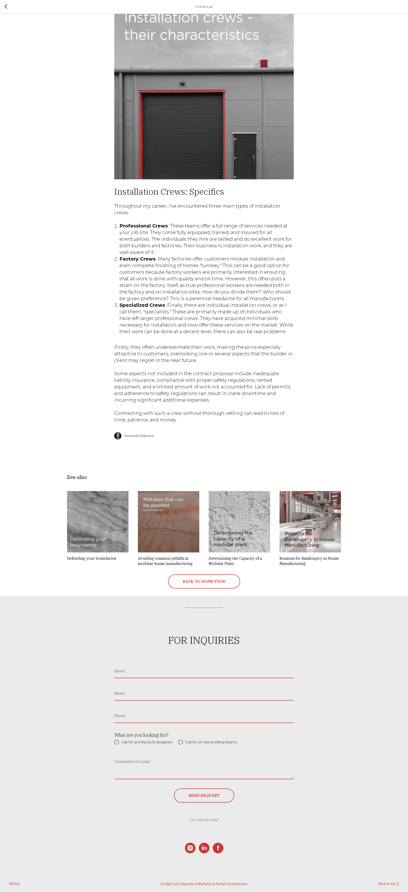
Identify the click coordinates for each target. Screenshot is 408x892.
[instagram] (190, 848)
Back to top (387, 884)
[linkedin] (204, 848)
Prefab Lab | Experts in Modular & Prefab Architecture (204, 884)
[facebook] (218, 848)
